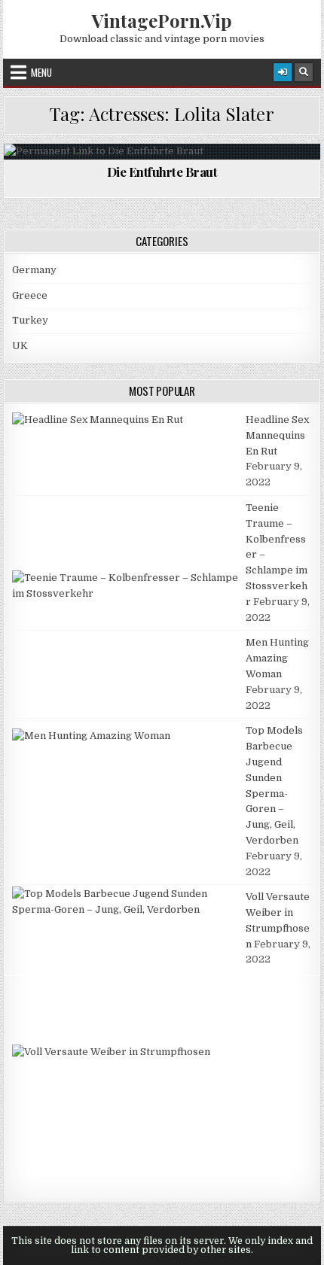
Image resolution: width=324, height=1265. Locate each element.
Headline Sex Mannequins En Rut (277, 435)
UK (20, 345)
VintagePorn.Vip (162, 20)
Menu (41, 72)
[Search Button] (304, 72)
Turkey (30, 320)
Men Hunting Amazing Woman (277, 658)
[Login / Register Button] (283, 72)
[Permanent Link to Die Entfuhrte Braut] (161, 152)
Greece (29, 295)
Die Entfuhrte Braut (162, 171)
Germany (34, 269)
